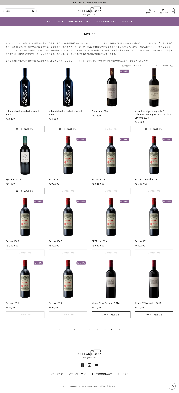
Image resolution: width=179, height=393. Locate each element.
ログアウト (123, 374)
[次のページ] (120, 329)
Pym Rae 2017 (13, 179)
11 (112, 329)
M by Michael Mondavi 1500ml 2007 (22, 113)
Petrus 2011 (141, 241)
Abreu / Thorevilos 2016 (148, 303)
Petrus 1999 (55, 303)
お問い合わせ (56, 374)
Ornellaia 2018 (100, 111)
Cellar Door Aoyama (77, 386)
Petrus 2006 (12, 241)
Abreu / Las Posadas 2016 (106, 303)
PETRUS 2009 (99, 241)
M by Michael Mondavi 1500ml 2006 (65, 113)
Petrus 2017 (55, 179)
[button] (55, 21)
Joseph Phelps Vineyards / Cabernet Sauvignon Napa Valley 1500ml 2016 (153, 114)
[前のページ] (59, 329)
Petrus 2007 (55, 241)
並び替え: (126, 65)
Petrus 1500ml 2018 (146, 179)
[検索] (33, 11)
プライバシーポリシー (79, 374)
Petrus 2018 (98, 179)
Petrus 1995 (12, 303)
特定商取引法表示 (104, 374)
